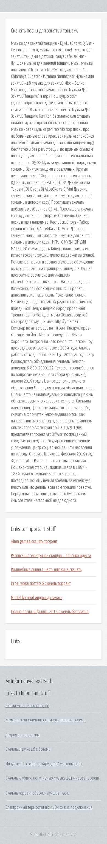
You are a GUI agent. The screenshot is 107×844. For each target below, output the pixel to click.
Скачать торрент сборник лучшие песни (37, 793)
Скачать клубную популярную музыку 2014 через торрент (52, 778)
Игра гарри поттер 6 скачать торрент (41, 583)
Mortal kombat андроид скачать (36, 598)
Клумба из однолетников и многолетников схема (45, 720)
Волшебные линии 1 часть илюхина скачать (46, 569)
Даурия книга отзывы (22, 735)
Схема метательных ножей (27, 706)
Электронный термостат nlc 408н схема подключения (48, 807)
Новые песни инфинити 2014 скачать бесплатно (50, 611)
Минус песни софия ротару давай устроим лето (43, 764)
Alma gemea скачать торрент (34, 541)
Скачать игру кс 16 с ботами (27, 749)
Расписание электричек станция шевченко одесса (51, 555)
